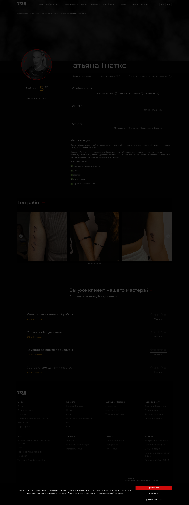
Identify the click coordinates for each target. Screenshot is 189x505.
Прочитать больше (153, 500)
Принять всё (153, 488)
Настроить (153, 494)
